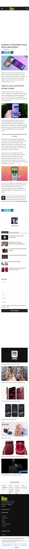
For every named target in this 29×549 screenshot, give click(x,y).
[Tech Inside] (24, 487)
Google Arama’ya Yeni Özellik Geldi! (18, 255)
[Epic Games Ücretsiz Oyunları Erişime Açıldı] (4, 237)
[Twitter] (5, 52)
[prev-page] (2, 274)
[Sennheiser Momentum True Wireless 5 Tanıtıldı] (14, 466)
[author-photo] (14, 223)
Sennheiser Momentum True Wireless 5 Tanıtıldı (11, 475)
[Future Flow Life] (18, 493)
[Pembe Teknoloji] (12, 493)
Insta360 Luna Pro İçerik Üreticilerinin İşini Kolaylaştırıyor (13, 382)
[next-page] (4, 274)
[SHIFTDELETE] (5, 489)
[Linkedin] (12, 52)
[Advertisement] (14, 26)
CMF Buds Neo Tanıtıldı (14, 261)
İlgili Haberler (5, 232)
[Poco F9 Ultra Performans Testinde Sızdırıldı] (4, 250)
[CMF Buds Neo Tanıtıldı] (4, 263)
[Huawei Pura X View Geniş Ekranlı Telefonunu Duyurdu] (4, 269)
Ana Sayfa (3, 41)
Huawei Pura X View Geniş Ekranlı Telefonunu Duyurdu (12, 456)
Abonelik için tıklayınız (21, 201)
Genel (7, 41)
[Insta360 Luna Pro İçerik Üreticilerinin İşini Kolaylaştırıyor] (4, 244)
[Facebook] (2, 52)
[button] (2, 8)
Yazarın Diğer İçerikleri (14, 232)
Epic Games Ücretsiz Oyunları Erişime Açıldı (10, 364)
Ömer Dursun (6, 49)
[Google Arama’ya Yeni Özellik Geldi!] (4, 256)
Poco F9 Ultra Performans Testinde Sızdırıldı (10, 401)
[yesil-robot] (8, 498)
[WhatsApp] (9, 52)
